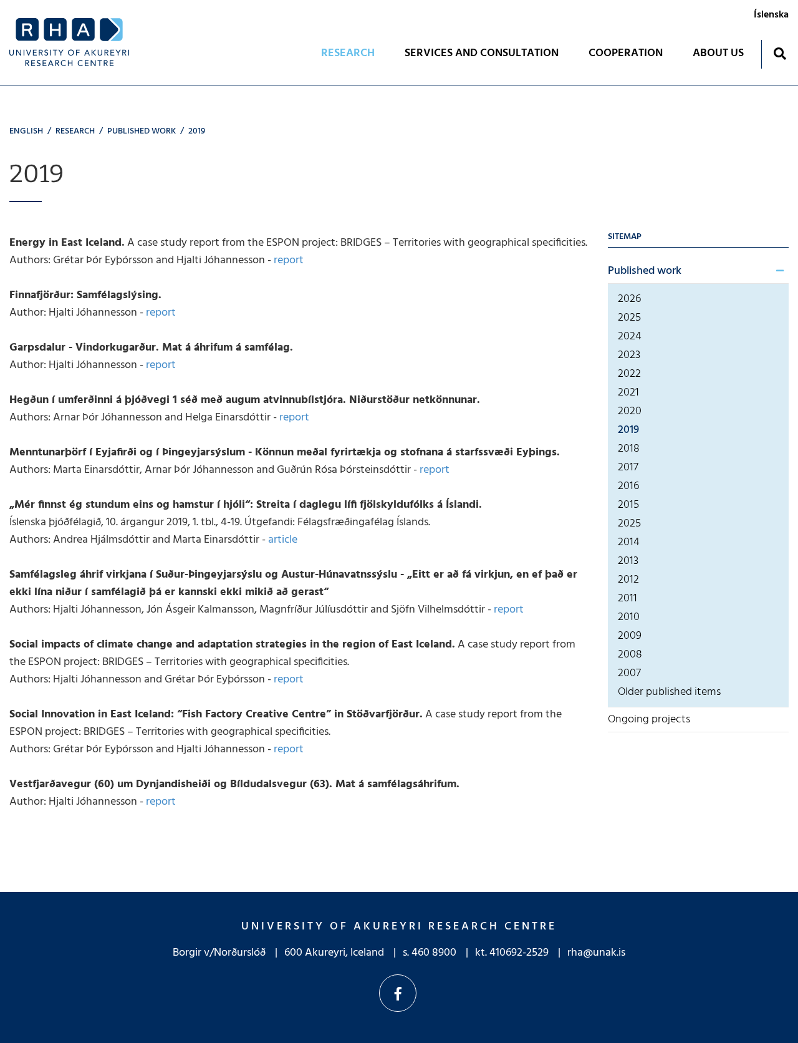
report (289, 260)
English (26, 131)
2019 (196, 131)
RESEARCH (75, 131)
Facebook (397, 993)
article (282, 540)
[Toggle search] (779, 53)
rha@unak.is (596, 953)
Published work (141, 131)
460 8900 (433, 953)
